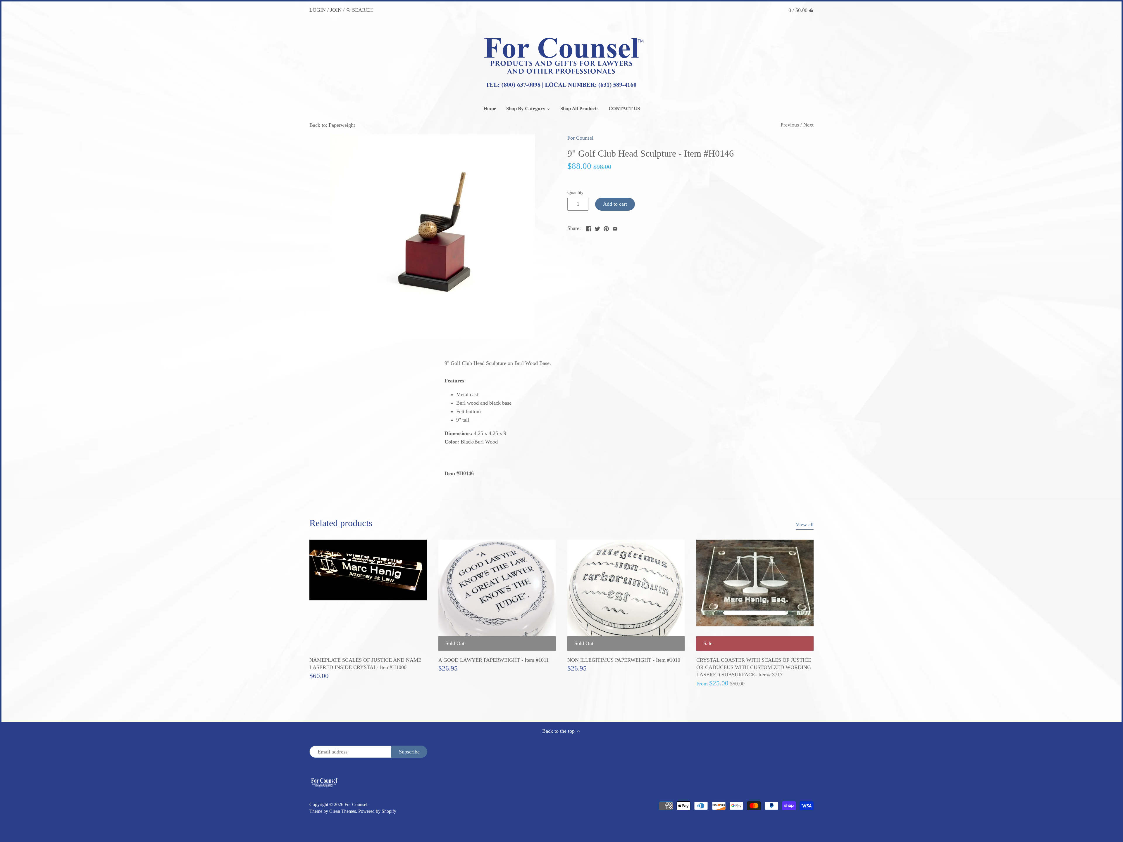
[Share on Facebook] (588, 228)
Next (808, 125)
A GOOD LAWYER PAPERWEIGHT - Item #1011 (493, 660)
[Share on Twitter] (597, 228)
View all (805, 524)
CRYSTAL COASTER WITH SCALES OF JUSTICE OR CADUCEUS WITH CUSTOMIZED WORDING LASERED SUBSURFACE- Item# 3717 (753, 667)
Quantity (575, 192)
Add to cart (615, 204)
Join (336, 10)
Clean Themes (342, 811)
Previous (790, 125)
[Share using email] (615, 228)
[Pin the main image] (606, 228)
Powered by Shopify (377, 811)
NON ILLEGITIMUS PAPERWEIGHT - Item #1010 (623, 660)
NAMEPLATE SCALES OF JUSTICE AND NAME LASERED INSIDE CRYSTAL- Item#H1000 (365, 663)
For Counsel (580, 138)
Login (317, 10)
